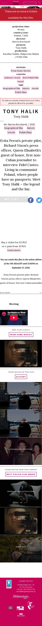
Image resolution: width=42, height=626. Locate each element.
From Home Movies (21, 70)
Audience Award (12, 77)
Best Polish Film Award (27, 79)
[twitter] (39, 200)
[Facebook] (31, 200)
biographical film (13, 128)
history (31, 128)
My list (11, 199)
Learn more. (14, 250)
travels (11, 132)
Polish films (25, 132)
